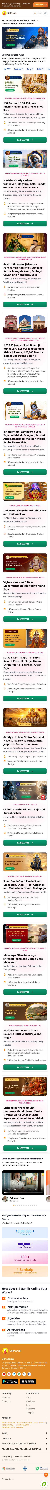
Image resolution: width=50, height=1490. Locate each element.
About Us (6, 1397)
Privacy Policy (7, 1456)
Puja (28, 1397)
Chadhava (30, 1401)
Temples (30, 1412)
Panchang (30, 1408)
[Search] (35, 13)
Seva (28, 1405)
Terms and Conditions (22, 1456)
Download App (41, 5)
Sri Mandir (6, 1479)
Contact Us (6, 1401)
